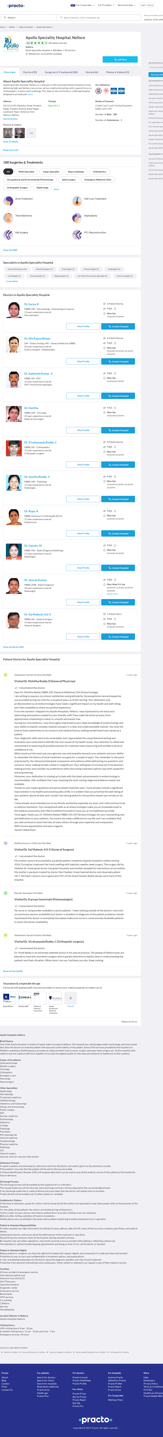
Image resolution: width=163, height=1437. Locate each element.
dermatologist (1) (37, 276)
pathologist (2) (68, 269)
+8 (12, 281)
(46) (92, 72)
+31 (31, 133)
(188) (61, 72)
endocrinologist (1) (125, 276)
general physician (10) (17, 269)
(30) (30, 72)
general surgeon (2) (44, 269)
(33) (117, 72)
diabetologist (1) (61, 276)
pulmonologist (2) (91, 269)
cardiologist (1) (14, 276)
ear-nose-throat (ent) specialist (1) (92, 276)
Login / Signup (147, 5)
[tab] (9, 72)
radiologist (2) (114, 269)
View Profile (83, 326)
